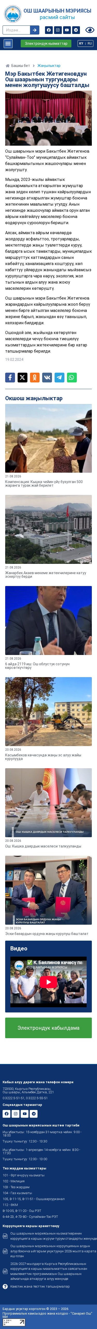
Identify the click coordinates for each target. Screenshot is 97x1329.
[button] (8, 43)
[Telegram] (76, 30)
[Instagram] (58, 30)
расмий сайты (57, 17)
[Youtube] (67, 30)
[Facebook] (49, 30)
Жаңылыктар (49, 66)
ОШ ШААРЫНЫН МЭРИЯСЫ (57, 11)
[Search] (34, 30)
